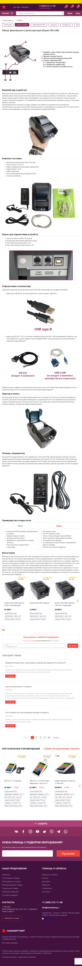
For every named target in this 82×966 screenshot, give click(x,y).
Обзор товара (22, 25)
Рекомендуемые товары (12, 885)
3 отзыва (20, 579)
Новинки (6, 875)
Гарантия (46, 885)
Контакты (46, 892)
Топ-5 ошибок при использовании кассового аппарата (27, 713)
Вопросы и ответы (50, 875)
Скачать (53, 25)
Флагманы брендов (10, 892)
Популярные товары (11, 878)
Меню (70, 13)
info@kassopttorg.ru (45, 8)
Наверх (43, 823)
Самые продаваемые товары (61, 748)
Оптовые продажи (10, 895)
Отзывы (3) (66, 25)
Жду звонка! (73, 646)
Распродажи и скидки (11, 881)
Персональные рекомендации (21, 748)
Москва (25, 7)
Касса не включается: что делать (18, 687)
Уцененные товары (10, 888)
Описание (8, 25)
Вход (78, 13)
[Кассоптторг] (4, 7)
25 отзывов (21, 757)
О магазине (47, 888)
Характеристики (39, 25)
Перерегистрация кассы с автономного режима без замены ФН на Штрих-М (35, 663)
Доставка (46, 881)
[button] (78, 601)
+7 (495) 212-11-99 (47, 6)
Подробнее (10, 676)
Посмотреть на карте (11, 918)
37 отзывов (46, 757)
